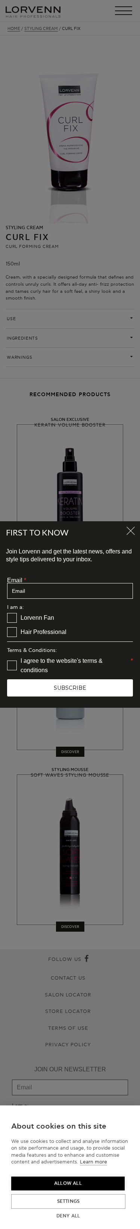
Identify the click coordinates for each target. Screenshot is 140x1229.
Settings (68, 1201)
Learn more (93, 1162)
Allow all (68, 1183)
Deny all (68, 1216)
